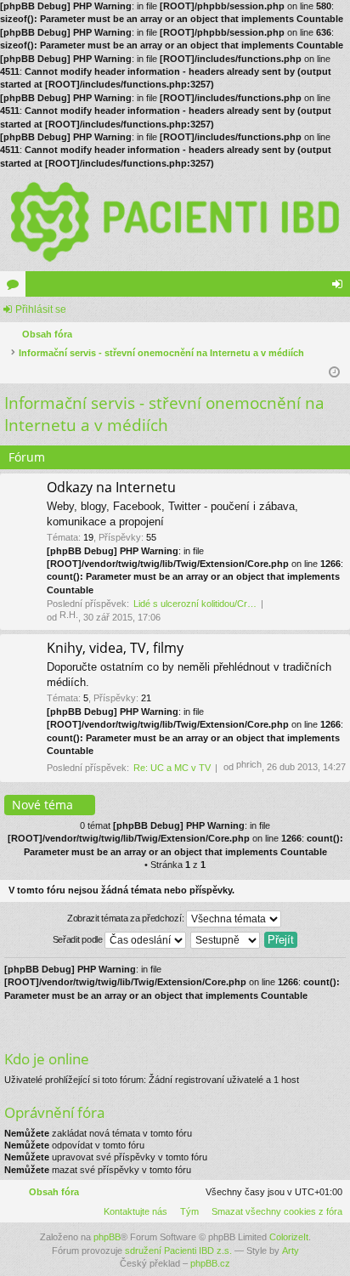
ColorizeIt (288, 1237)
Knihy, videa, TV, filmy (115, 648)
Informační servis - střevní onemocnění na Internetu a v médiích (164, 414)
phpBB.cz (210, 1263)
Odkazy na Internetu (111, 487)
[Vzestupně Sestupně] (226, 940)
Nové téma (42, 805)
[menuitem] (273, 1211)
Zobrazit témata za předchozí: (126, 918)
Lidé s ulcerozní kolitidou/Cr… (195, 603)
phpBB (107, 1237)
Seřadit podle (79, 939)
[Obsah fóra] (175, 220)
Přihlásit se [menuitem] (340, 287)
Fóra (16, 287)
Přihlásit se (40, 309)
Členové (41, 287)
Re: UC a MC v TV (172, 768)
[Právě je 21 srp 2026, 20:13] (334, 372)
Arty (290, 1250)
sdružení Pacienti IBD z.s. (178, 1250)
